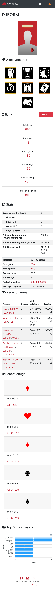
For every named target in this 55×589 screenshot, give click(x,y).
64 (33, 268)
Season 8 (45, 114)
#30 (27, 155)
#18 (27, 129)
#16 (27, 195)
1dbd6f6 (34, 585)
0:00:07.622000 (38, 282)
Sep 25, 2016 (13, 433)
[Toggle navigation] (28, 4)
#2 (27, 142)
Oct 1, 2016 (12, 405)
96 (33, 264)
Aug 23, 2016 (13, 490)
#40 (28, 182)
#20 (27, 169)
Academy (12, 4)
